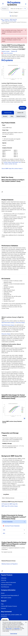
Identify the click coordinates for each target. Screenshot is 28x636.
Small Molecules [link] (5, 587)
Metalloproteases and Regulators (10, 564)
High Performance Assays (8, 322)
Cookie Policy (17, 628)
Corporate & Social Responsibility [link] (9, 595)
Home (2, 19)
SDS (4, 533)
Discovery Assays (20, 322)
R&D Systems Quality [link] (6, 597)
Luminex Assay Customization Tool (12, 162)
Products (6, 19)
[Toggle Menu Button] (3, 4)
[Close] (25, 30)
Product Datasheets (8, 521)
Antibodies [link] (3, 578)
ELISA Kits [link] (3, 580)
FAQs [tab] (12, 116)
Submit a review (5, 51)
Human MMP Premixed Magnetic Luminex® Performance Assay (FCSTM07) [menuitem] (13, 23)
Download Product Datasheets (12, 526)
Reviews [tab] (5, 116)
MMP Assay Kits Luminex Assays (9, 20)
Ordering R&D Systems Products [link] (9, 606)
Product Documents (8, 53)
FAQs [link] (2, 604)
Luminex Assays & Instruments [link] (8, 582)
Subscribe (5, 620)
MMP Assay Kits (13, 19)
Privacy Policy (9, 628)
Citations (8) (14, 51)
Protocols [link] (3, 608)
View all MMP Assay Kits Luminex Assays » (12, 168)
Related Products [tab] (21, 116)
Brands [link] (2, 593)
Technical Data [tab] (7, 112)
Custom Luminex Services (10, 163)
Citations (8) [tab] (20, 112)
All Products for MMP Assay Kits (9, 504)
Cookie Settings (13, 633)
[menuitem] (2, 19)
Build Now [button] (22, 107)
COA (4, 530)
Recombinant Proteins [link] (6, 584)
